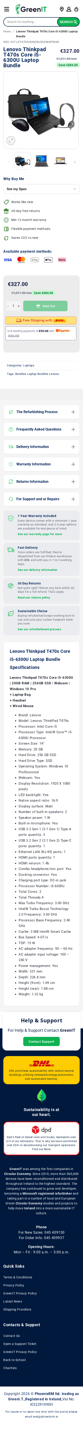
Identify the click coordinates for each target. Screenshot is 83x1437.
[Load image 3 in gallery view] (60, 160)
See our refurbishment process (39, 629)
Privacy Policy (13, 1285)
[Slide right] (75, 162)
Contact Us (11, 1336)
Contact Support (41, 1041)
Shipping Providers (17, 1309)
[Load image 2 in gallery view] (41, 160)
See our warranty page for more (40, 534)
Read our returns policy (34, 597)
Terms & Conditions (17, 1277)
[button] (6, 9)
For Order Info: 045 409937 (41, 1238)
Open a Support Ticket (20, 1344)
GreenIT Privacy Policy (20, 1293)
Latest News (12, 1301)
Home (7, 31)
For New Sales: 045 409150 (41, 1232)
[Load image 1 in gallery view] (22, 160)
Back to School (14, 1360)
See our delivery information (37, 569)
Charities (10, 1368)
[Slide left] (8, 162)
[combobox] (41, 22)
